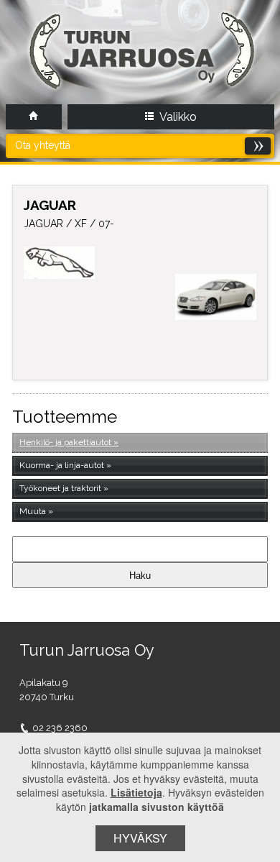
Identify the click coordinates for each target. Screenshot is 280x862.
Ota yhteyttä (42, 145)
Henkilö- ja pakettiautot (65, 442)
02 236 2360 (60, 728)
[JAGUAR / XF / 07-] (215, 297)
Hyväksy (140, 838)
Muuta (32, 511)
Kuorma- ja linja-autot (61, 465)
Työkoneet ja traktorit (60, 488)
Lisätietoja (136, 792)
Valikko (177, 117)
